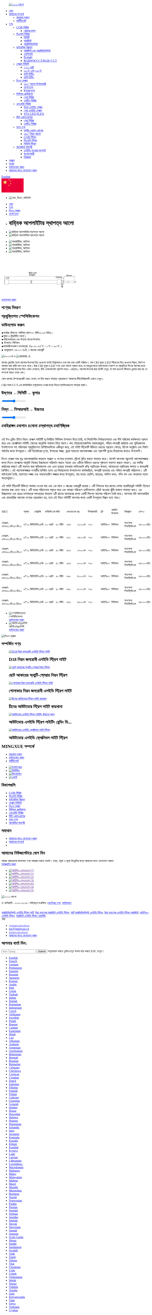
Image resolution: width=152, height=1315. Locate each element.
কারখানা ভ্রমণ (22, 17)
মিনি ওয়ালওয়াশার (24, 117)
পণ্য (11, 24)
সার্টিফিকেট (21, 20)
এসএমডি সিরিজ (23, 103)
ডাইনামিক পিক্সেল (24, 47)
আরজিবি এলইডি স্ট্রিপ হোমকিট (30, 915)
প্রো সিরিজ (29, 97)
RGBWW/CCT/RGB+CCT (40, 60)
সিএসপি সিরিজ (23, 34)
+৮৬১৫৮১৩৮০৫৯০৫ (19, 925)
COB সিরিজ (22, 27)
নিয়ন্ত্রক (27, 157)
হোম (11, 10)
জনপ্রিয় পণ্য (54, 903)
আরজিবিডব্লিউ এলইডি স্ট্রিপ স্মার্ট (17, 912)
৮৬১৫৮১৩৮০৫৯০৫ (18, 932)
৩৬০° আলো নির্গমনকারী (35, 84)
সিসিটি (26, 37)
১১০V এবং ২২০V (33, 70)
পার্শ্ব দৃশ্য (28, 87)
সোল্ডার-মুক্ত (30, 30)
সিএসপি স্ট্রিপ (30, 140)
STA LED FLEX (34, 113)
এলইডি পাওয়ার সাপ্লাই (35, 150)
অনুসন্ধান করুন (8, 299)
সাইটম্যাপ (66, 903)
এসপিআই (28, 54)
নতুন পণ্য (20, 127)
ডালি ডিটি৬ (29, 74)
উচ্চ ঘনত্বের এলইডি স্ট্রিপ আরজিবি (121, 912)
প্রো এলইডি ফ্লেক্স (33, 110)
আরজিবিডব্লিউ (31, 44)
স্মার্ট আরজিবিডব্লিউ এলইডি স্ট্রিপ (87, 912)
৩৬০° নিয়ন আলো (32, 133)
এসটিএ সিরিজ (30, 100)
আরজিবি (27, 40)
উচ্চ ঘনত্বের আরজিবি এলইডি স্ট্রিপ (52, 912)
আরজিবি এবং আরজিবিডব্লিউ (37, 50)
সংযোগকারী (29, 153)
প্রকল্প (12, 160)
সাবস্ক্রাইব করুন (8, 864)
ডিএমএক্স (28, 57)
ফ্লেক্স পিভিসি (22, 64)
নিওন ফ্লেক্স (22, 80)
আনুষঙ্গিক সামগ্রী (24, 147)
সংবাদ (11, 163)
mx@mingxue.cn (19, 928)
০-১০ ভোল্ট (29, 67)
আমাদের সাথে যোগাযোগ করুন (23, 170)
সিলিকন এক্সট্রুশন (24, 93)
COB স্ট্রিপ (30, 137)
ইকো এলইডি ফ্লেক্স (33, 107)
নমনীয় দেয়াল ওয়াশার (33, 130)
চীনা (26, 191)
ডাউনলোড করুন (16, 167)
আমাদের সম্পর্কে (16, 14)
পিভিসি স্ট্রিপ (30, 143)
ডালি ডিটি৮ (29, 77)
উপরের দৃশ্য (29, 90)
